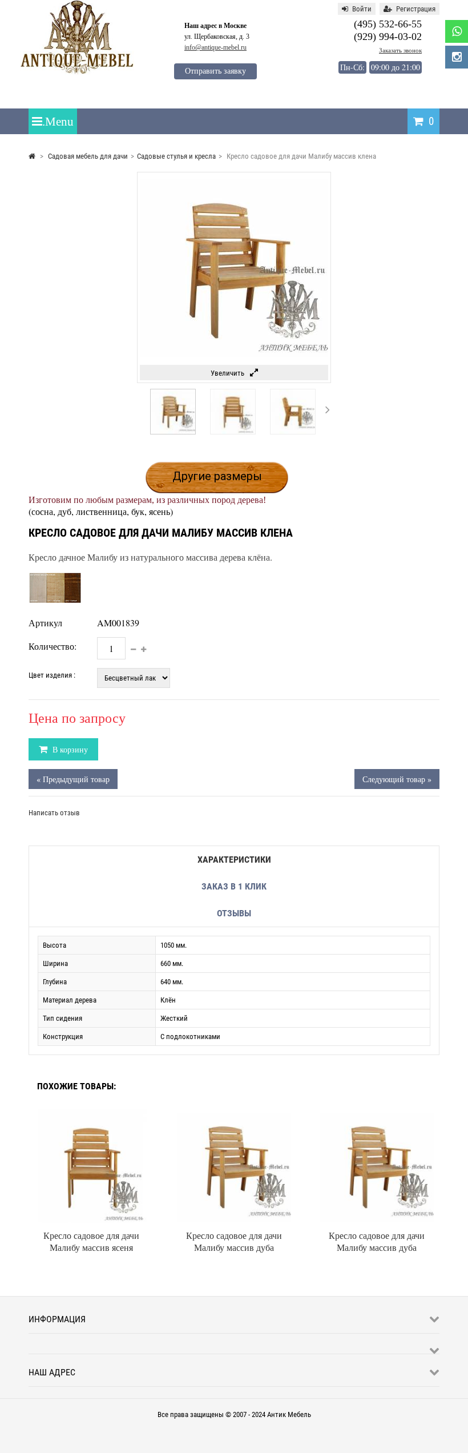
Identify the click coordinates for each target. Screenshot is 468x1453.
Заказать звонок (400, 50)
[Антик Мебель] (77, 73)
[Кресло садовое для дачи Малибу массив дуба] (234, 1113)
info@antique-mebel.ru (215, 47)
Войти (362, 9)
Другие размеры (217, 476)
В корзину (69, 749)
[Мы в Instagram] (456, 57)
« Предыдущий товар (73, 779)
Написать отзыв (54, 812)
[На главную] (32, 156)
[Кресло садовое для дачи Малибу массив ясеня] (91, 1113)
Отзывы (234, 913)
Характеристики (234, 859)
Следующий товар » (396, 779)
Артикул (45, 623)
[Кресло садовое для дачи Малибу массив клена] (173, 432)
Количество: (52, 646)
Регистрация (415, 9)
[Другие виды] (140, 409)
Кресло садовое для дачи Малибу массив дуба (234, 1241)
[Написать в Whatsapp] (456, 31)
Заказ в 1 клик (234, 886)
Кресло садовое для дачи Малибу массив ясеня (91, 1241)
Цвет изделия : (52, 675)
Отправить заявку (215, 71)
